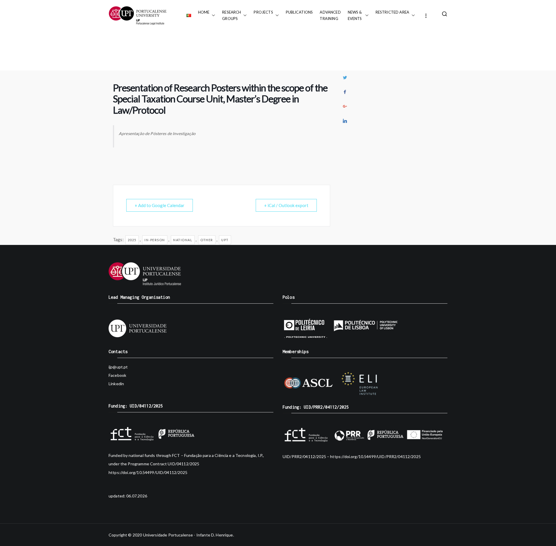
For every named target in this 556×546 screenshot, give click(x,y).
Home (204, 12)
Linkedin (116, 383)
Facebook (117, 375)
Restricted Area (392, 12)
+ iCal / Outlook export (286, 205)
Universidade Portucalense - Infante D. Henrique (188, 534)
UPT (225, 240)
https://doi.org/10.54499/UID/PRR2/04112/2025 (375, 456)
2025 (132, 240)
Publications (299, 12)
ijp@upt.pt (118, 366)
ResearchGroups (231, 15)
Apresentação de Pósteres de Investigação (157, 133)
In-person (155, 240)
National (182, 240)
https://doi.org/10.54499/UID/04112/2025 (148, 472)
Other (206, 240)
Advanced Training (330, 15)
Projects (263, 12)
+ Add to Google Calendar (159, 205)
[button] (212, 15)
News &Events (355, 15)
